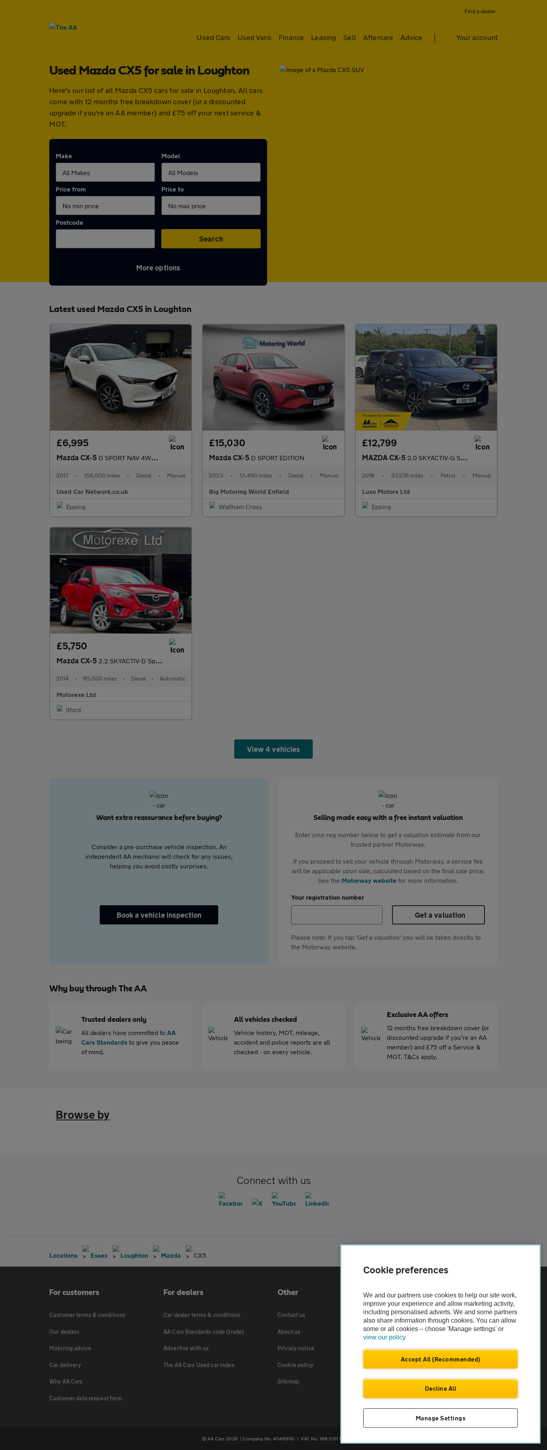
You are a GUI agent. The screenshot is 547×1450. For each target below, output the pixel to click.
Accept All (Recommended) (441, 1359)
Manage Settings (441, 1418)
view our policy (384, 1337)
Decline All (441, 1388)
